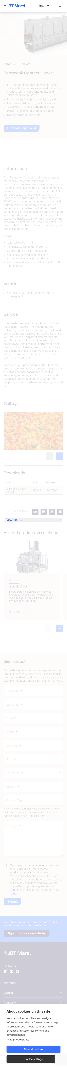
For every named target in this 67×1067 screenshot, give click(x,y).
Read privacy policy (18, 1039)
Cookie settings (33, 1059)
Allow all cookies (33, 1049)
